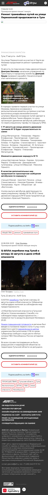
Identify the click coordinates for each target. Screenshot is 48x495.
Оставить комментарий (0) (24, 215)
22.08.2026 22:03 (7, 243)
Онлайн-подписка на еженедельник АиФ (22, 412)
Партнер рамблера (21, 484)
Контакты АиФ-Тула (31, 415)
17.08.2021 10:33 (7, 9)
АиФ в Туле (19, 292)
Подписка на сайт (11, 415)
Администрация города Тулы (13, 52)
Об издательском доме (13, 405)
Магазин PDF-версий (11, 409)
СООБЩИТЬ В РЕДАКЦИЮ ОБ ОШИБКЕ (18, 423)
